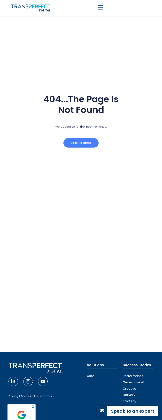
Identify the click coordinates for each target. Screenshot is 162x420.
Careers (46, 396)
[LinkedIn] (13, 381)
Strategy (129, 401)
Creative (129, 388)
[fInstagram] (28, 381)
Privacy (13, 396)
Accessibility (29, 396)
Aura (90, 376)
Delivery (129, 395)
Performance (133, 376)
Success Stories (137, 365)
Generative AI (133, 382)
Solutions (95, 365)
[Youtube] (43, 381)
